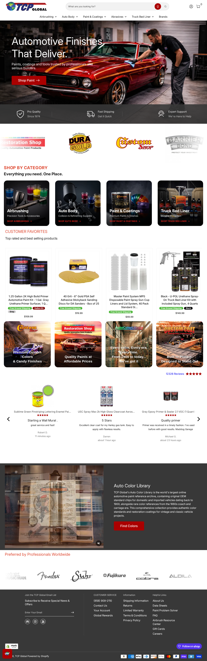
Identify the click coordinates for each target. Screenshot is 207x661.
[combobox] (109, 6)
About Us (158, 600)
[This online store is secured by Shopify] (11, 646)
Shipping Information (135, 600)
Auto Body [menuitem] (68, 16)
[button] (158, 6)
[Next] (198, 419)
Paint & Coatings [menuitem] (93, 16)
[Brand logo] (58, 143)
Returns (127, 605)
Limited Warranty (133, 610)
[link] (20, 575)
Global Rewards (103, 615)
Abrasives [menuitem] (117, 16)
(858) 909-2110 (103, 600)
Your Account (102, 610)
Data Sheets (160, 605)
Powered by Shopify (38, 656)
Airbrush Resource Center (164, 622)
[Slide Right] (195, 285)
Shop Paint (26, 80)
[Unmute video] (99, 543)
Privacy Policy (131, 620)
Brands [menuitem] (163, 16)
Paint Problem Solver (165, 610)
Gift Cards (159, 628)
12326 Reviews (175, 373)
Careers (157, 633)
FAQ (155, 615)
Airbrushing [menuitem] (47, 16)
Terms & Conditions (135, 615)
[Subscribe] (71, 612)
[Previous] (8, 419)
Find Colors (129, 526)
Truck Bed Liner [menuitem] (141, 16)
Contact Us (100, 605)
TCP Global (21, 656)
